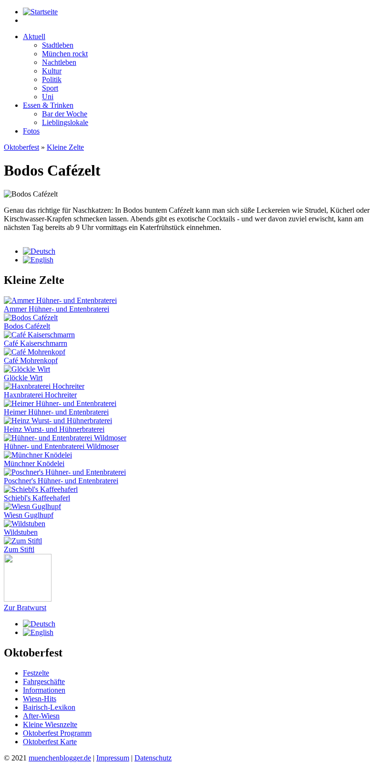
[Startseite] (40, 12)
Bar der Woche (64, 114)
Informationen (44, 690)
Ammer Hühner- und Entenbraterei (56, 309)
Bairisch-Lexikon (49, 707)
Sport (50, 88)
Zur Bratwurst (25, 608)
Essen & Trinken (48, 105)
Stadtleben (57, 45)
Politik (52, 79)
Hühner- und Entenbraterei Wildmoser (61, 446)
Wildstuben (21, 532)
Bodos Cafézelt (27, 326)
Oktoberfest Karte (50, 742)
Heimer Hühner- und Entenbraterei (56, 412)
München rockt (65, 54)
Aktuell (34, 36)
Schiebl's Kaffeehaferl (37, 498)
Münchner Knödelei (34, 463)
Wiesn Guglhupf (28, 515)
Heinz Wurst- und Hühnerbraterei (54, 429)
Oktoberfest (21, 147)
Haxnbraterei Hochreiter (40, 395)
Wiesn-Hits (39, 699)
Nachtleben (59, 62)
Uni (47, 97)
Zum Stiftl (19, 549)
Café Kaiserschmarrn (35, 343)
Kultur (52, 71)
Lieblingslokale (65, 122)
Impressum (112, 758)
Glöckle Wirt (23, 378)
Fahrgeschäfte (44, 681)
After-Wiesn (41, 716)
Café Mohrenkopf (31, 360)
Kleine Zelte (65, 147)
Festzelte (36, 673)
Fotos (31, 131)
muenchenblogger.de (60, 758)
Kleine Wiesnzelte (50, 724)
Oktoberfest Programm (57, 733)
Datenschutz (153, 758)
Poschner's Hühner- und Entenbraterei (61, 481)
